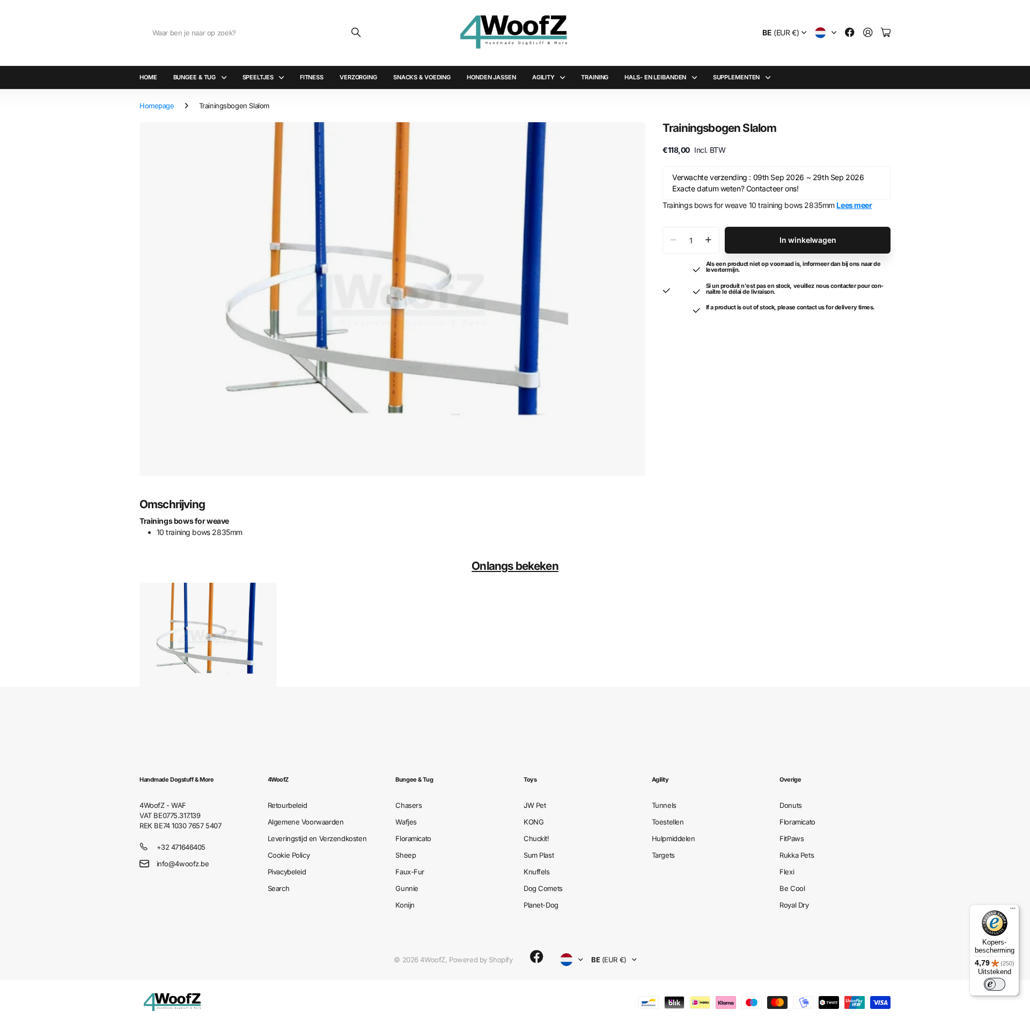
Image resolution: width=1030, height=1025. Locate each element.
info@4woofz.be (183, 863)
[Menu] (1012, 910)
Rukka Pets (796, 855)
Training (594, 77)
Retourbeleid (287, 805)
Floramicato (413, 838)
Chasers (408, 805)
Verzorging (358, 77)
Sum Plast (539, 855)
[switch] (994, 984)
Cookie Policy (289, 855)
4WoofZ (278, 779)
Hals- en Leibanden (655, 77)
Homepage (156, 105)
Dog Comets (543, 888)
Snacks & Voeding (422, 77)
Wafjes (405, 822)
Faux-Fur (409, 871)
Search (278, 888)
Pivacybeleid (287, 871)
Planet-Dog (541, 905)
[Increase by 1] (708, 240)
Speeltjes (258, 77)
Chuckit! (536, 838)
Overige (790, 779)
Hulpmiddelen (673, 838)
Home (148, 77)
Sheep (405, 855)
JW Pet (535, 805)
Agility (543, 77)
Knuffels (537, 871)
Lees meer (854, 205)
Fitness (311, 77)
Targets (663, 855)
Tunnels (664, 805)
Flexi (786, 871)
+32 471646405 (181, 847)
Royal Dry (793, 905)
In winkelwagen (807, 239)
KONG (533, 822)
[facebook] (536, 956)
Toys (530, 779)
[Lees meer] (850, 33)
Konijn (404, 905)
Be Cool (792, 888)
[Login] (868, 33)
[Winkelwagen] (886, 33)
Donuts (790, 805)
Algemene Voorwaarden (306, 822)
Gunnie (406, 888)
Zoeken (356, 33)
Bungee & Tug (194, 77)
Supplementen (736, 77)
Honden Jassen (491, 77)
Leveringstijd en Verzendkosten (317, 838)
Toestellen (668, 822)
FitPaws (791, 838)
